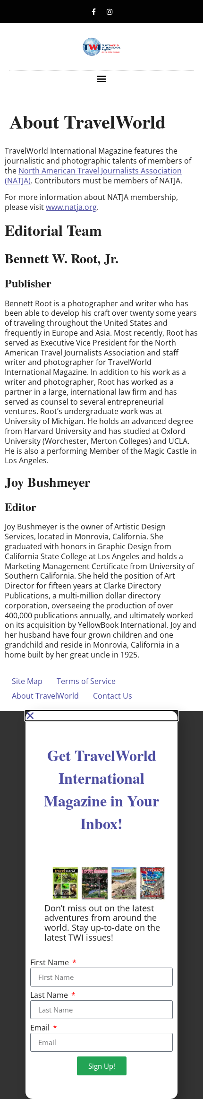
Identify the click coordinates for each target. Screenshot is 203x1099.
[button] (102, 78)
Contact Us (112, 696)
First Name (50, 963)
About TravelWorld (45, 696)
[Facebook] (94, 11)
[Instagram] (109, 11)
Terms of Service (86, 681)
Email (40, 1028)
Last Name (50, 995)
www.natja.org (71, 207)
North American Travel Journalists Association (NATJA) (93, 175)
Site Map (27, 681)
